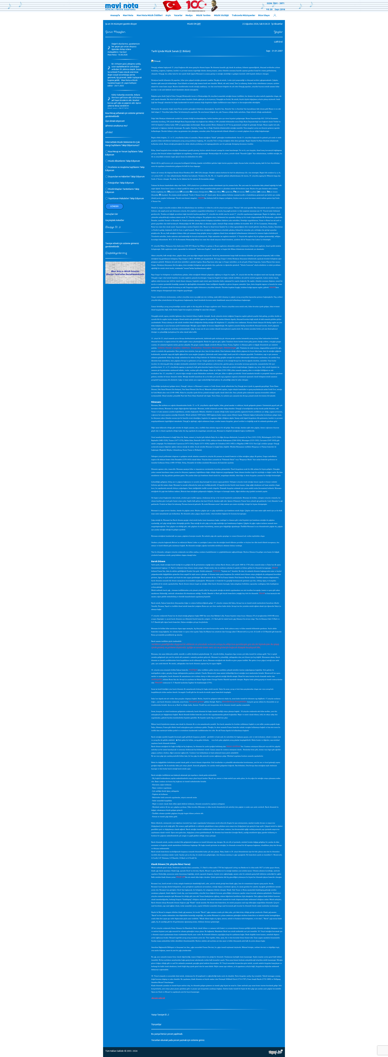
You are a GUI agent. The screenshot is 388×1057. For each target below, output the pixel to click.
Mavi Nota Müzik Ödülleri (149, 15)
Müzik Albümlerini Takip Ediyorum (124, 161)
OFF (199, 24)
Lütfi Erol (278, 42)
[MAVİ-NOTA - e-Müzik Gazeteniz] (161, 6)
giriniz (201, 1040)
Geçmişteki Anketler (114, 220)
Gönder (114, 206)
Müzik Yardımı (203, 15)
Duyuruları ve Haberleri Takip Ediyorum (126, 176)
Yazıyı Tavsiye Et (160, 1014)
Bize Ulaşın (264, 15)
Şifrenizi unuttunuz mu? (116, 125)
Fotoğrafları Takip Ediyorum (121, 183)
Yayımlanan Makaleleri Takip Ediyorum (126, 198)
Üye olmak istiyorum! (115, 121)
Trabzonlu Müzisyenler (243, 15)
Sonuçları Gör (111, 214)
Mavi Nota (128, 15)
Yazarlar (178, 15)
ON (194, 24)
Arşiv (168, 15)
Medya (189, 15)
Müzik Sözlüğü (221, 15)
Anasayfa (115, 15)
